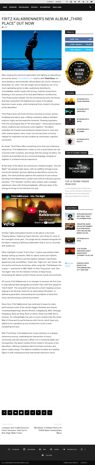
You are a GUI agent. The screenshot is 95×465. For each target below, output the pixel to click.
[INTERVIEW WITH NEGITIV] (70, 141)
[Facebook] (67, 1)
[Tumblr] (44, 412)
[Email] (32, 412)
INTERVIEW (13, 7)
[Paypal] (79, 1)
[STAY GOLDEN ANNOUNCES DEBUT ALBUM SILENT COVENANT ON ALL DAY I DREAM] (70, 251)
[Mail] (75, 1)
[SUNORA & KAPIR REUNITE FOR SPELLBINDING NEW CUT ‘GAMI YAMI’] (70, 265)
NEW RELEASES (24, 7)
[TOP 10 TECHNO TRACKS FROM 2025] (79, 168)
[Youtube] (91, 1)
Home (4, 14)
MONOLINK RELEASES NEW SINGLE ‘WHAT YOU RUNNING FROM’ (84, 216)
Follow (89, 44)
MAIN (10, 14)
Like (90, 39)
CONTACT (50, 2)
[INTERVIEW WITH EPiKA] (70, 241)
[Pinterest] (38, 412)
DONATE (58, 2)
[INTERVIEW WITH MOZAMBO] (70, 131)
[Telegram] (21, 412)
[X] (87, 1)
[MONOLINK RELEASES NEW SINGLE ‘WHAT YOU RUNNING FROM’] (70, 216)
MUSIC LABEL (57, 7)
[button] (90, 7)
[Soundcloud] (83, 1)
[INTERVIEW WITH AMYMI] (70, 121)
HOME (5, 7)
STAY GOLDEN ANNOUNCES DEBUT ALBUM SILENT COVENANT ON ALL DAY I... (85, 253)
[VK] (15, 412)
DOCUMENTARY (45, 7)
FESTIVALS (34, 7)
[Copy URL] (26, 412)
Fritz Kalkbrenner (25, 78)
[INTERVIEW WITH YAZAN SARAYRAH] (70, 101)
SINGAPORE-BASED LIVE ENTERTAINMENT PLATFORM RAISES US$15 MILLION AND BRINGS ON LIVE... (85, 228)
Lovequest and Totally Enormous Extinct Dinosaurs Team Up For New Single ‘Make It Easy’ (15, 430)
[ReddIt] (49, 412)
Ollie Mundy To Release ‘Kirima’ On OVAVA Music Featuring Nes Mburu (48, 430)
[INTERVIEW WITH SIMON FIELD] (70, 111)
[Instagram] (71, 1)
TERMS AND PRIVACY (71, 463)
